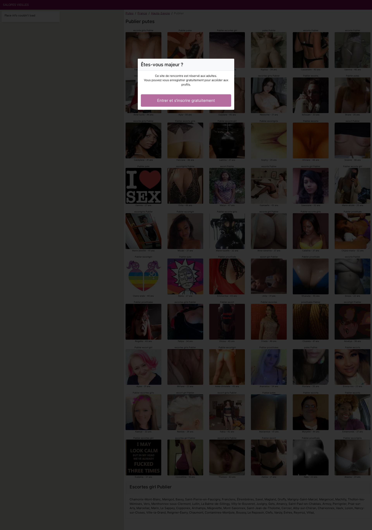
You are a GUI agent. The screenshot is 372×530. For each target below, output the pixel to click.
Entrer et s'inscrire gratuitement (186, 100)
